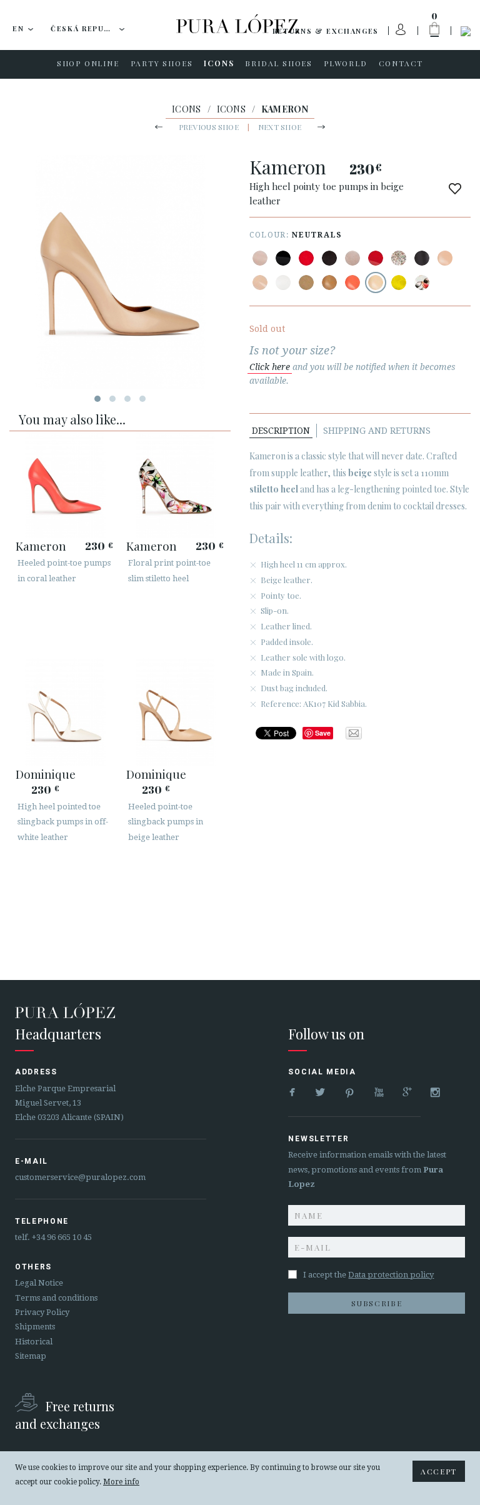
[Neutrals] (375, 282)
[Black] (283, 258)
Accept (439, 1471)
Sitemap (30, 1356)
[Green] (398, 282)
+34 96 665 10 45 (62, 1237)
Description (281, 431)
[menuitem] (88, 64)
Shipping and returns (377, 431)
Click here (269, 367)
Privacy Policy (42, 1312)
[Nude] (260, 258)
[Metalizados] (398, 258)
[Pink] (352, 282)
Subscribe (376, 1303)
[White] (283, 282)
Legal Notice (39, 1283)
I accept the (368, 1274)
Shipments (35, 1326)
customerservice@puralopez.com (80, 1177)
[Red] (306, 258)
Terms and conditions (56, 1297)
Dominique (46, 774)
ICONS (186, 109)
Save (323, 733)
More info (121, 1482)
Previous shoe (209, 127)
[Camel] (306, 282)
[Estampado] (421, 282)
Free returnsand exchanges (64, 1415)
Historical (33, 1341)
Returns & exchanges (325, 31)
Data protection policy (391, 1274)
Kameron (41, 546)
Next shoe (279, 127)
